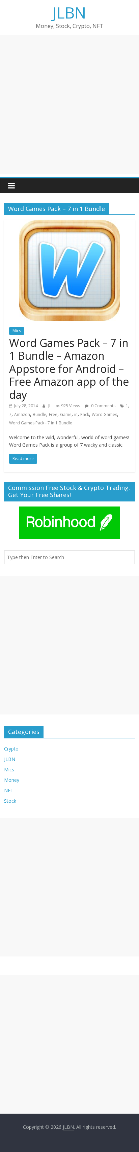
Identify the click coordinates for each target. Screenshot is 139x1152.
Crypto (11, 748)
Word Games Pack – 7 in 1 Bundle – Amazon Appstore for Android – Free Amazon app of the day (69, 369)
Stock (10, 801)
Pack (84, 414)
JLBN (69, 12)
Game (66, 414)
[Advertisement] (69, 104)
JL (50, 406)
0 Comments (102, 406)
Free (53, 414)
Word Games (104, 414)
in (76, 414)
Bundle (39, 414)
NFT (8, 790)
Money (11, 780)
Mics (16, 331)
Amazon (22, 414)
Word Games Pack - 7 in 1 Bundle (40, 423)
